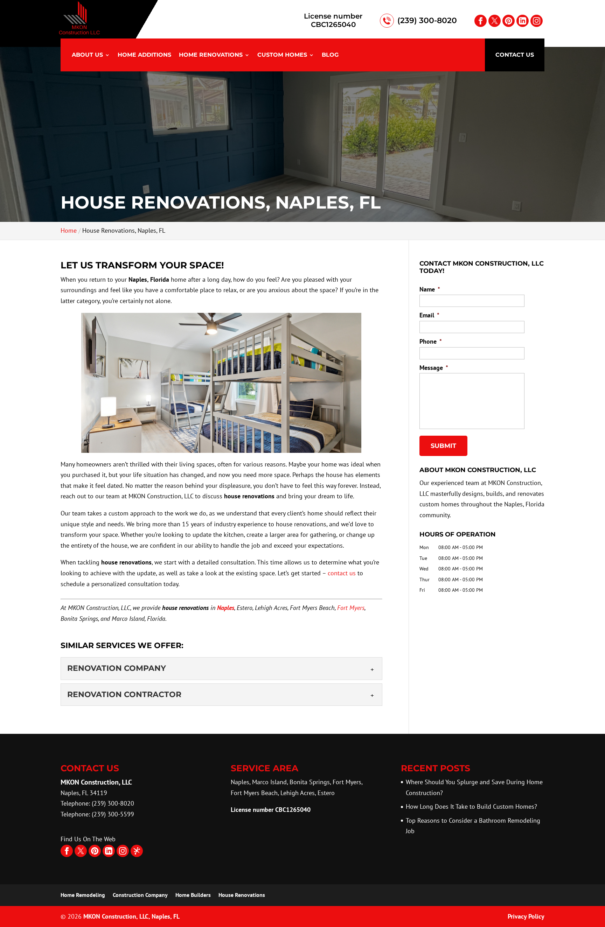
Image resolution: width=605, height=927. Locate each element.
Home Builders (193, 894)
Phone (430, 341)
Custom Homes (282, 55)
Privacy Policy (526, 916)
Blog (330, 55)
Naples (225, 608)
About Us (87, 55)
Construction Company (140, 894)
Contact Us (514, 54)
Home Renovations (211, 55)
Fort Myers (350, 608)
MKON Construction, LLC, (131, 916)
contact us (342, 573)
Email (429, 315)
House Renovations (241, 894)
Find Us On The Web (88, 839)
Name (429, 289)
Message (433, 368)
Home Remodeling (83, 894)
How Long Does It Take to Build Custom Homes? (471, 806)
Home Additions (144, 55)
